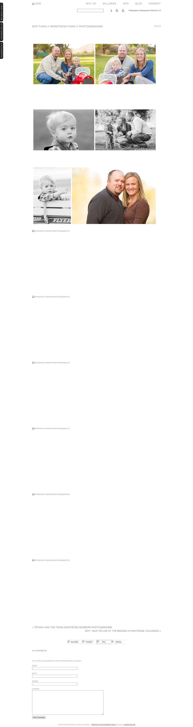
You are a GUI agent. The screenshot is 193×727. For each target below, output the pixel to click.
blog (138, 4)
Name (34, 666)
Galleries (109, 4)
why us (91, 4)
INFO (126, 4)
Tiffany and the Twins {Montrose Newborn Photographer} (72, 627)
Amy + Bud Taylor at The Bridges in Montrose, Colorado (123, 630)
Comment (35, 689)
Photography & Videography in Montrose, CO (145, 10)
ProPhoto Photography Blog (103, 724)
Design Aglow (129, 724)
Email (34, 673)
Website (35, 681)
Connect (155, 4)
